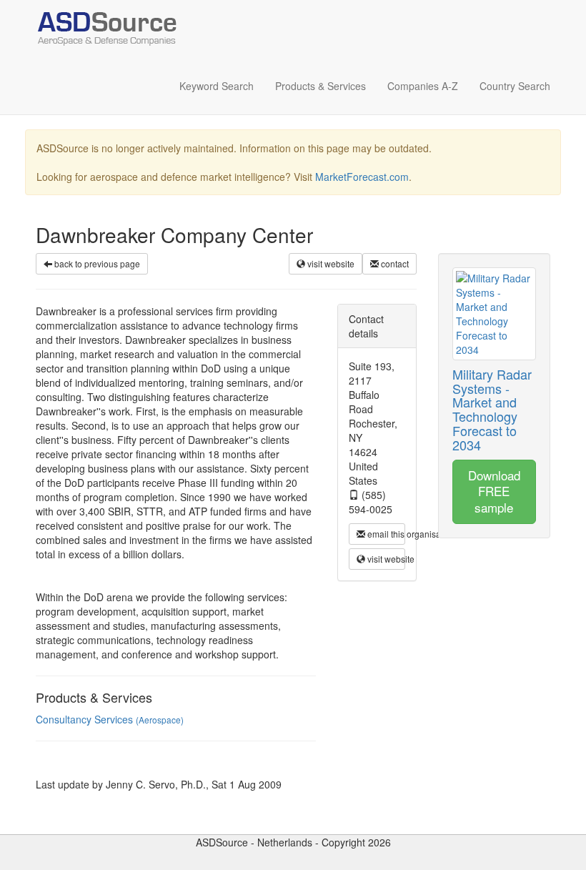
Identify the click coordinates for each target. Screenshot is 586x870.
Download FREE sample (494, 491)
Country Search (515, 86)
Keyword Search (216, 86)
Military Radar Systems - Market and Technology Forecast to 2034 (492, 409)
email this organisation (385, 534)
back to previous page (96, 263)
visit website (329, 263)
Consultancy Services (110, 719)
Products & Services (320, 86)
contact (394, 263)
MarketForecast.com (362, 176)
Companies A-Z (422, 86)
